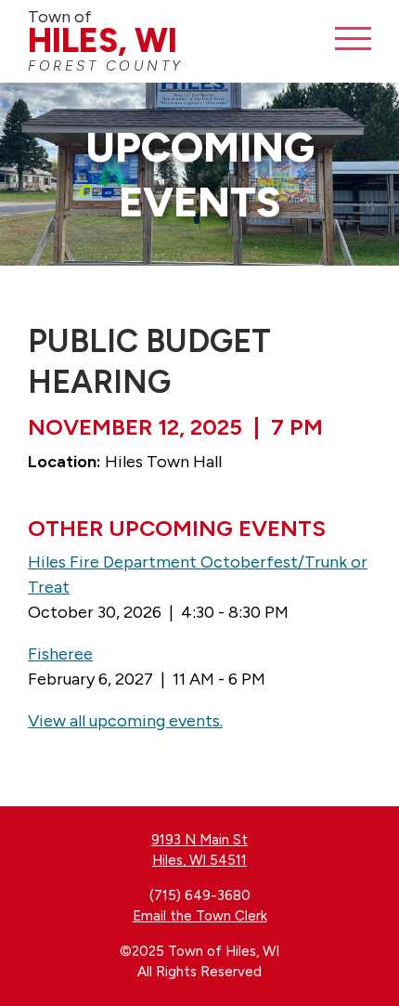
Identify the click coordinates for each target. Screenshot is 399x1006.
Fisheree (60, 654)
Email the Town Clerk (200, 916)
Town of (106, 40)
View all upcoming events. (125, 721)
